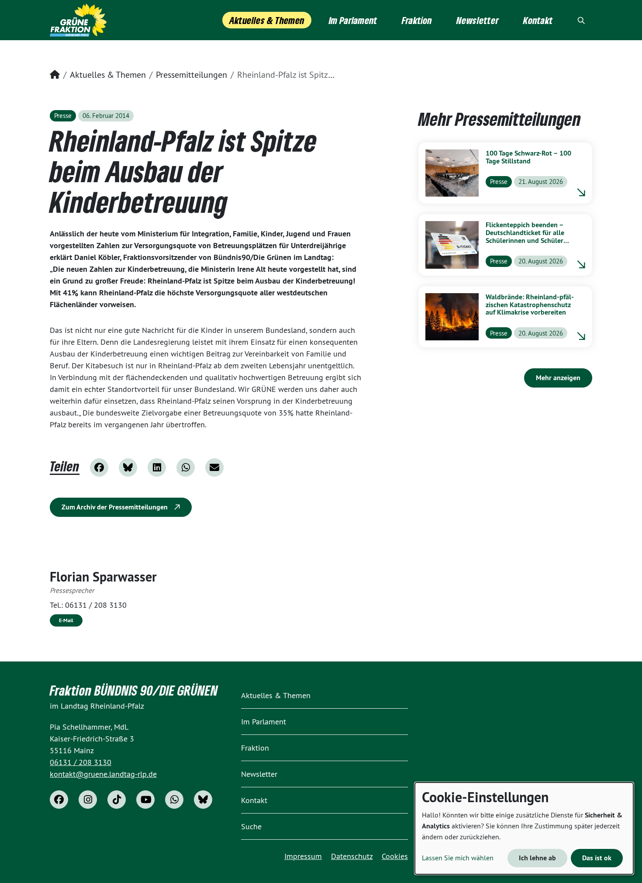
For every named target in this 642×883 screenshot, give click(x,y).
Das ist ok (596, 857)
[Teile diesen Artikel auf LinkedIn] (157, 467)
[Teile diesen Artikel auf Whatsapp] (185, 467)
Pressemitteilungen (191, 74)
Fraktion (255, 748)
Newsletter (259, 774)
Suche (251, 826)
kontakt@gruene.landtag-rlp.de (103, 774)
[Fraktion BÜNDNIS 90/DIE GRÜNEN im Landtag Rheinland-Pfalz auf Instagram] (88, 799)
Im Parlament (263, 722)
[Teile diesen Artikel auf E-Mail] (214, 467)
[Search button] (581, 20)
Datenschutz (352, 856)
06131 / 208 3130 (96, 605)
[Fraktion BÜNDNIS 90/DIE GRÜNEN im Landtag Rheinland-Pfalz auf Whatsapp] (174, 799)
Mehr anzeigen (558, 377)
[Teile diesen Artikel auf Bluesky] (128, 467)
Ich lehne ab (537, 857)
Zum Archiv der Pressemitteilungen (115, 507)
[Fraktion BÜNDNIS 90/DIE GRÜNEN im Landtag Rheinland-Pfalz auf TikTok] (116, 799)
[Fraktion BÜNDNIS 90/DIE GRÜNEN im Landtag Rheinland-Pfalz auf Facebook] (59, 799)
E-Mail (66, 620)
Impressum (303, 856)
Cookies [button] (395, 856)
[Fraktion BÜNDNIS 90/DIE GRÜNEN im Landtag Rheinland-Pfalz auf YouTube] (145, 799)
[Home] (78, 20)
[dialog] (524, 828)
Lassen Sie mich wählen (458, 857)
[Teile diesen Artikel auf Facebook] (99, 467)
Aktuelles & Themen (108, 74)
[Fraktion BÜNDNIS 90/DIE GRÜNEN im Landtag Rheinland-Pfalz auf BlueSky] (203, 799)
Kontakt (254, 800)
